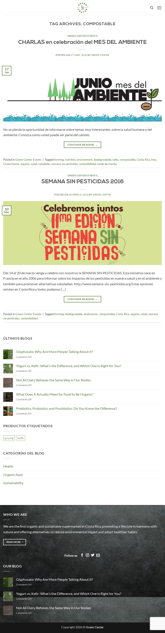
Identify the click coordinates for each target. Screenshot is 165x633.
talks (116, 159)
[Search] (151, 8)
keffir (20, 438)
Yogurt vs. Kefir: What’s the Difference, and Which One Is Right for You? (68, 366)
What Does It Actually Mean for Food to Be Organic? (54, 394)
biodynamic (91, 314)
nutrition (70, 159)
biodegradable (102, 159)
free (153, 159)
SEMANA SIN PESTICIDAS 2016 (82, 182)
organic (24, 164)
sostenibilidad (87, 164)
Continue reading (82, 144)
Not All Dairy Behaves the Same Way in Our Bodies (53, 380)
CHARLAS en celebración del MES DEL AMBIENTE (82, 42)
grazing (9, 438)
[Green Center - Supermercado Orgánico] (82, 7)
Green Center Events (82, 36)
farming (59, 159)
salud (34, 164)
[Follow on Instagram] (87, 555)
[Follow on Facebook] (82, 555)
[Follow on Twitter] (92, 555)
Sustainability (13, 483)
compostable (128, 159)
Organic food (13, 475)
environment (85, 159)
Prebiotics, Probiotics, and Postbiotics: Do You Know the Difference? (66, 408)
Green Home (11, 164)
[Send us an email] (98, 555)
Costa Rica (143, 159)
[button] (159, 7)
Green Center (100, 55)
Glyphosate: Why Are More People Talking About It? (54, 352)
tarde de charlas (107, 164)
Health (8, 466)
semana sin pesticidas (64, 164)
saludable (44, 164)
